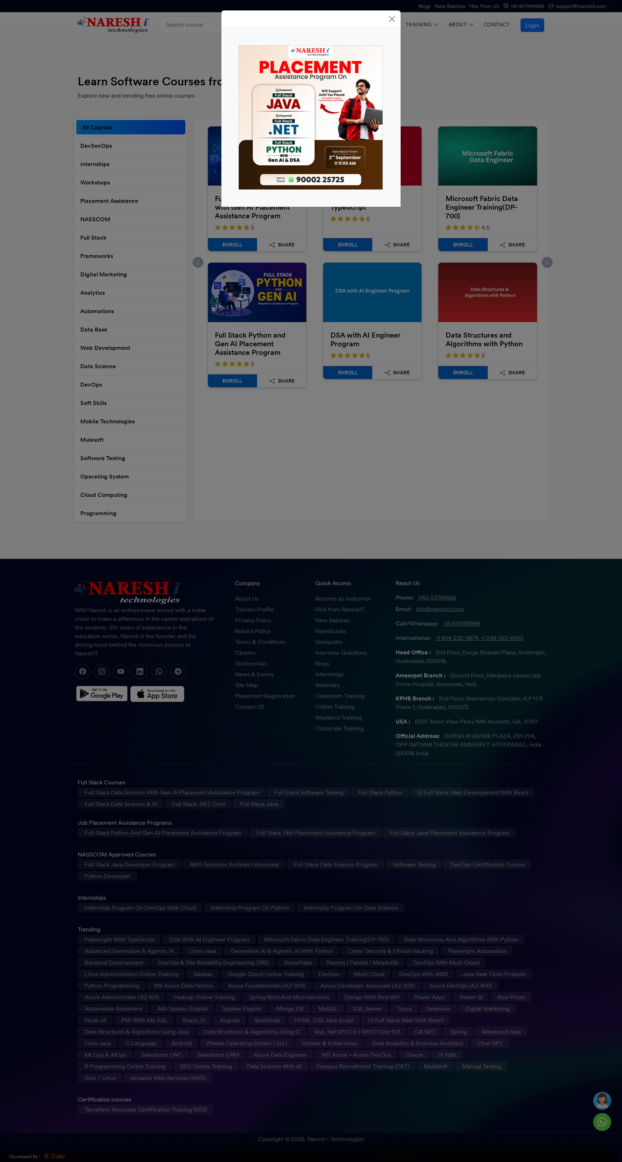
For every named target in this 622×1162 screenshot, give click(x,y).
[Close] (392, 19)
